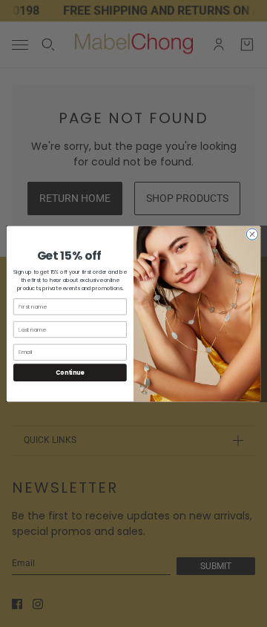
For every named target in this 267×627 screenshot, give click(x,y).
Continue (70, 372)
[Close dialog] (251, 233)
